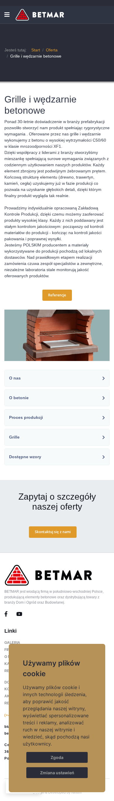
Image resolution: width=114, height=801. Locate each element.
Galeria (12, 643)
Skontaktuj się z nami (53, 531)
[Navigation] (7, 14)
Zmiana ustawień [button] (57, 772)
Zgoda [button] (57, 757)
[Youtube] (19, 614)
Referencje (57, 295)
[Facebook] (10, 614)
